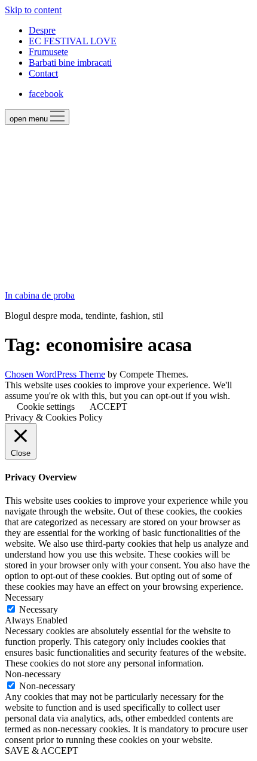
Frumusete (48, 52)
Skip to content (33, 10)
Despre (42, 30)
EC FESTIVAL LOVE (73, 41)
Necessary (38, 609)
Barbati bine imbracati (70, 62)
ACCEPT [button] (108, 406)
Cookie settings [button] (46, 406)
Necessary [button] (24, 597)
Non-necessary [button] (33, 674)
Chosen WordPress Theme (55, 374)
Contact (43, 73)
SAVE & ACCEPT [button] (41, 750)
